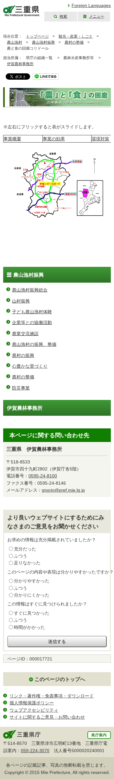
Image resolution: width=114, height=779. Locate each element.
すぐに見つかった (31, 613)
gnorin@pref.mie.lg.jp (63, 490)
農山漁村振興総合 (30, 289)
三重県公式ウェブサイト (21, 10)
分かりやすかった (31, 580)
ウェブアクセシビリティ (34, 710)
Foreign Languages (91, 5)
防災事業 (21, 387)
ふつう (20, 555)
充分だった (25, 548)
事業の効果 (54, 138)
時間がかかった (29, 627)
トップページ (37, 36)
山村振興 (21, 301)
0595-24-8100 (42, 475)
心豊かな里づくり (30, 366)
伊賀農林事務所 (20, 64)
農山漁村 (14, 42)
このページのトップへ (60, 679)
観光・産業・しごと (76, 36)
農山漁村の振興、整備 (34, 344)
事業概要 (12, 138)
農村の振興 (23, 355)
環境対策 (100, 138)
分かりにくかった (31, 595)
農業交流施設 (25, 333)
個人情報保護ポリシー (32, 702)
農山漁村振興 (43, 42)
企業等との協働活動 (32, 322)
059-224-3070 (35, 750)
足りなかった (27, 562)
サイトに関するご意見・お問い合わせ (47, 717)
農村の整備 (74, 42)
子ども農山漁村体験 (32, 311)
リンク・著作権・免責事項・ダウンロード (52, 695)
